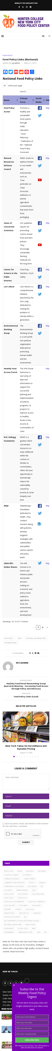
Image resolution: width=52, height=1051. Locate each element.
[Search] (49, 36)
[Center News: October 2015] (7, 1045)
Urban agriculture (25, 932)
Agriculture (8, 871)
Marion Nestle (9, 913)
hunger (18, 909)
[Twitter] (23, 7)
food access (9, 894)
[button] (17, 100)
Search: (23, 91)
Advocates (8, 638)
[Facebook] (19, 7)
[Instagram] (26, 7)
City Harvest (27, 875)
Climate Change (29, 879)
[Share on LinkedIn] (35, 653)
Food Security (9, 905)
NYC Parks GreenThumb (12, 925)
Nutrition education (12, 917)
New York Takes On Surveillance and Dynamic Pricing (26, 747)
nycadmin (16, 63)
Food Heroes (23, 894)
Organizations (10, 643)
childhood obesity (11, 875)
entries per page (15, 85)
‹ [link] (33, 627)
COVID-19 (32, 882)
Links (19, 638)
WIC (45, 932)
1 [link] (38, 627)
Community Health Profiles (14, 882)
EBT (42, 886)
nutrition (37, 913)
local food (29, 909)
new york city (24, 913)
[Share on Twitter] (33, 653)
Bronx (19, 871)
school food (22, 928)
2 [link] (42, 627)
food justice (9, 898)
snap (33, 928)
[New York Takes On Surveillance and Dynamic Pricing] (26, 727)
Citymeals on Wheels (11, 879)
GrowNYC (7, 909)
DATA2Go (42, 882)
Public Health (30, 925)
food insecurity (38, 894)
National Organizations (36, 638)
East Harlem (32, 886)
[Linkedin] (30, 7)
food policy (22, 898)
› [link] (47, 627)
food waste (23, 905)
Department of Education (14, 886)
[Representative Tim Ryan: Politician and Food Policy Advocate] (7, 1029)
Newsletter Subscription (26, 3)
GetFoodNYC (36, 905)
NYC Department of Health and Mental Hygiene (21, 921)
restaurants (8, 928)
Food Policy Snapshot (36, 902)
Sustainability (9, 932)
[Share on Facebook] (30, 653)
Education (8, 890)
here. (22, 951)
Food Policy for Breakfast (14, 902)
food (34, 890)
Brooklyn (30, 871)
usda (38, 932)
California (41, 871)
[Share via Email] (38, 653)
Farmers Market (22, 890)
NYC (25, 917)
